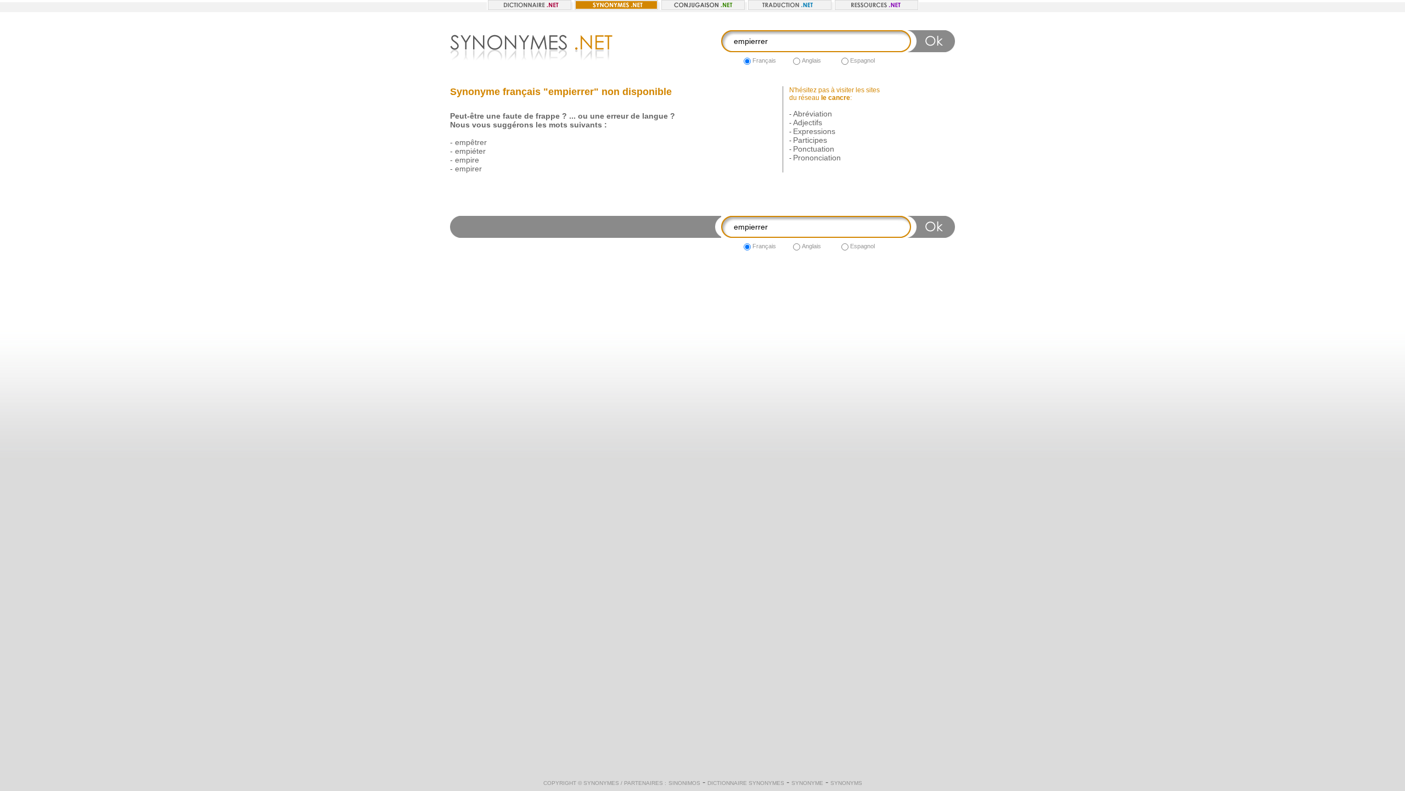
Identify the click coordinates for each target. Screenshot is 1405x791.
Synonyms (846, 783)
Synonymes (601, 783)
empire (467, 159)
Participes (810, 140)
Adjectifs (807, 122)
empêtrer (471, 142)
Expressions (814, 131)
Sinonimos (684, 783)
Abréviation (812, 113)
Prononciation (817, 157)
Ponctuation (813, 148)
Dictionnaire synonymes (745, 783)
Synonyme (807, 783)
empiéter (470, 151)
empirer (468, 168)
